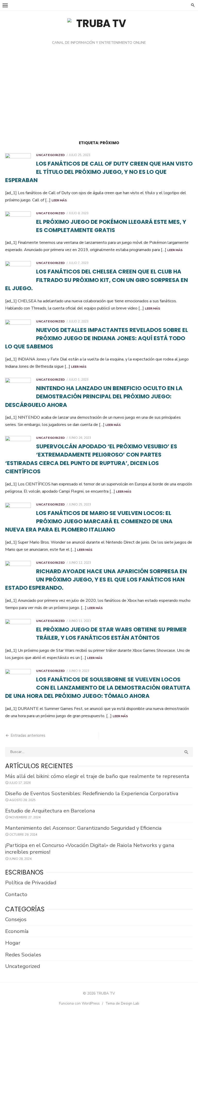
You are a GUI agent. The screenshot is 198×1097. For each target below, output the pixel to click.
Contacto (16, 894)
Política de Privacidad (30, 882)
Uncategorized (50, 155)
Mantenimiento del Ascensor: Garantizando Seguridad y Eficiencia (83, 828)
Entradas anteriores (28, 735)
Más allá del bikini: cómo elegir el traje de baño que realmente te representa (97, 776)
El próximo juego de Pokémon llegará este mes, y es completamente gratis (111, 226)
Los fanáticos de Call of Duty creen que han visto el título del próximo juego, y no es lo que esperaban (99, 172)
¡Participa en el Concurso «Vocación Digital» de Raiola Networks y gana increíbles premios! (89, 849)
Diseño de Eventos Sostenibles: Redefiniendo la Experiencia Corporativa (91, 793)
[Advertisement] (99, 94)
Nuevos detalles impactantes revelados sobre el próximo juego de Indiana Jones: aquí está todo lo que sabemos (96, 338)
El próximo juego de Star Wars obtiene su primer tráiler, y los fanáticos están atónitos (111, 633)
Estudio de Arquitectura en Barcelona (50, 810)
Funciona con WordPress (79, 1003)
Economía (17, 931)
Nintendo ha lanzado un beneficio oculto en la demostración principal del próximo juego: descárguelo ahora (94, 396)
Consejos (16, 919)
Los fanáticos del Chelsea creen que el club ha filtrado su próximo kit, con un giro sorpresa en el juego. (96, 280)
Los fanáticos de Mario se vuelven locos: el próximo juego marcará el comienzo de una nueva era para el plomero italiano (88, 521)
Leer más (59, 200)
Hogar (12, 942)
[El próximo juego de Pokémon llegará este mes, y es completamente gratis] (18, 221)
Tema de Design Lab (122, 1003)
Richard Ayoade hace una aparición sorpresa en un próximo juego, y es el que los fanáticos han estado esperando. (96, 579)
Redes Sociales (23, 954)
